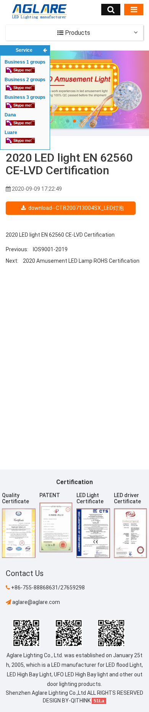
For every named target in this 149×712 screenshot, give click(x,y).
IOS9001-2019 (50, 249)
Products (76, 32)
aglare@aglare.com (35, 602)
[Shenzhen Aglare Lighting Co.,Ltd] (39, 11)
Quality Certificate (15, 498)
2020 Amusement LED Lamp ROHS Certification (81, 261)
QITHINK (81, 700)
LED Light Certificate (90, 498)
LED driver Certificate (127, 498)
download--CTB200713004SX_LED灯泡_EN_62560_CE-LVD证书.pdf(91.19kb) (73, 210)
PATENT (49, 495)
